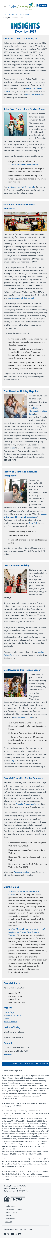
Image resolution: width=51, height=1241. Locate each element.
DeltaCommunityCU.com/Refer (24, 165)
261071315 (15, 1186)
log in (12, 448)
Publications (24, 14)
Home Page (9, 1012)
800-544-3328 (24, 1191)
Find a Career (10, 1206)
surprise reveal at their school (21, 298)
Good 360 (32, 523)
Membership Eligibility (13, 1209)
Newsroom (13, 14)
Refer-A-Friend (10, 1022)
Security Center (11, 1212)
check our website (33, 95)
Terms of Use (10, 1218)
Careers (7, 1019)
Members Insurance (12, 1016)
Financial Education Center (27, 804)
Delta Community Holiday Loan (38, 411)
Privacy (8, 1215)
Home (4, 14)
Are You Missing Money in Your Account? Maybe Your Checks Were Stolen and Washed (26, 932)
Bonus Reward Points (22, 717)
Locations (8, 1054)
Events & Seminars (22, 872)
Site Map (8, 1222)
